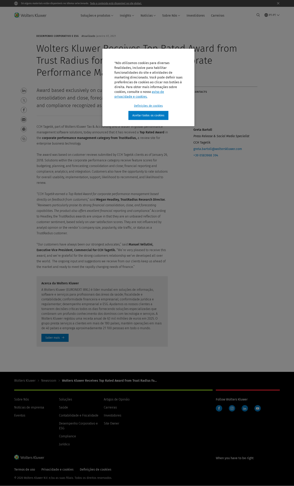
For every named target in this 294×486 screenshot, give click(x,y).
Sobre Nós (169, 15)
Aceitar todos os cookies (148, 115)
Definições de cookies (148, 106)
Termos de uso (24, 469)
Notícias (147, 15)
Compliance (67, 436)
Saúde (63, 407)
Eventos (19, 415)
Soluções (65, 399)
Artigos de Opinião (117, 399)
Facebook (219, 408)
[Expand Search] (258, 15)
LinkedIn (245, 408)
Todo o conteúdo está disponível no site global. (116, 3)
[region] (148, 87)
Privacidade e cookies (57, 469)
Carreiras (217, 15)
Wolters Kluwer (25, 380)
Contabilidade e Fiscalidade (78, 415)
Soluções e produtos (95, 15)
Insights (125, 15)
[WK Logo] (29, 457)
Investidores (196, 15)
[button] (24, 91)
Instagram (232, 408)
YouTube (257, 408)
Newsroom (48, 380)
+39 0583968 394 (205, 155)
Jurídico (64, 444)
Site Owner (111, 423)
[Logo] (32, 15)
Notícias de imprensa (29, 407)
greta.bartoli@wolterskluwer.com (217, 149)
